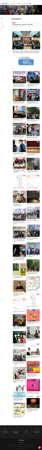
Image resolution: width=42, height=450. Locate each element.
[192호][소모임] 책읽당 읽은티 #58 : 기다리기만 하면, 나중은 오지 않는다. (18, 153)
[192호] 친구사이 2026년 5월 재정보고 (18, 187)
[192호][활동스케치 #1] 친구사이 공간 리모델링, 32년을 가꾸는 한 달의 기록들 (18, 103)
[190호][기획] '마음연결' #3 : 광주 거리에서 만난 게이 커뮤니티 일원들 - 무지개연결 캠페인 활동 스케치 (18, 399)
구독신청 (2, 27)
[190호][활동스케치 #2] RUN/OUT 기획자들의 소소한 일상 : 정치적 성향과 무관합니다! (18, 381)
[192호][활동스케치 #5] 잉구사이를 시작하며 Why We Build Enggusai (18, 136)
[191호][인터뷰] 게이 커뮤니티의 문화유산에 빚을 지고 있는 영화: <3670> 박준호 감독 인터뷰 (19, 294)
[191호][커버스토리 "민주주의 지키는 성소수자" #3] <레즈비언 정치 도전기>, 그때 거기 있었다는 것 (32, 238)
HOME (17, 11)
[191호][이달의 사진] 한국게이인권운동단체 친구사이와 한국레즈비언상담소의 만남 (18, 204)
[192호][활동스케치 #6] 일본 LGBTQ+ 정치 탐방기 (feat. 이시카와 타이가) (32, 137)
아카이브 (25, 3)
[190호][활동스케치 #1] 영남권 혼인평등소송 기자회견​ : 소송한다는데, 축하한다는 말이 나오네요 (32, 375)
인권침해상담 (29, 3)
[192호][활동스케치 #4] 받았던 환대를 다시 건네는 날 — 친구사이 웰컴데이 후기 (33, 120)
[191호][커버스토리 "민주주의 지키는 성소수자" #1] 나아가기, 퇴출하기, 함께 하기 (32, 220)
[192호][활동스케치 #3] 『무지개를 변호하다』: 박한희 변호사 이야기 (18, 120)
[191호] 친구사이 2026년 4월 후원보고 (18, 311)
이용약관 (10, 444)
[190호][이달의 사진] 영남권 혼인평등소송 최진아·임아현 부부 (19, 328)
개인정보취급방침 (14, 444)
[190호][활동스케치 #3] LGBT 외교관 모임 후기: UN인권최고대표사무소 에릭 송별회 (33, 393)
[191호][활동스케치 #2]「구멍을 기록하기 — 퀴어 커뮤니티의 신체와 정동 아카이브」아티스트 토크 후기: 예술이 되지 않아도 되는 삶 (19, 259)
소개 (11, 3)
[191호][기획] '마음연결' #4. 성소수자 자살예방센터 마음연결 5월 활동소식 (32, 273)
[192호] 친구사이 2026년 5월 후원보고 (32, 187)
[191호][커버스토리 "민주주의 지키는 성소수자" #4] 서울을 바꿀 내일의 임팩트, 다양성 (19, 240)
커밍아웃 (19, 3)
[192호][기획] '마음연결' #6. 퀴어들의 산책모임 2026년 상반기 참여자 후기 (32, 171)
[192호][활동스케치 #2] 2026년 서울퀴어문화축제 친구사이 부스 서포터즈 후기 (33, 103)
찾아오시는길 (25, 444)
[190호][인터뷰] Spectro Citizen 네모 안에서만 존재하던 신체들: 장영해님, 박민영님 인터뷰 (32, 410)
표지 (2, 21)
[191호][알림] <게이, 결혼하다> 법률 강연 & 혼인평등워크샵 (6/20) (33, 323)
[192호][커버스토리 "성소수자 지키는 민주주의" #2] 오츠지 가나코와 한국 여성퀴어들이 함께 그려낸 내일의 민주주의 (19, 85)
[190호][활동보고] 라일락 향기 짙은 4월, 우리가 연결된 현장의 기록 (32, 340)
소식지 (21, 11)
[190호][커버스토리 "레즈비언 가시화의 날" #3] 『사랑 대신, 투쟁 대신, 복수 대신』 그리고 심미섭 (19, 363)
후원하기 (29, 444)
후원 (22, 3)
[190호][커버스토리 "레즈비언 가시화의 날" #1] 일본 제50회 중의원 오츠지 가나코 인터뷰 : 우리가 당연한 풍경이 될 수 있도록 (19, 345)
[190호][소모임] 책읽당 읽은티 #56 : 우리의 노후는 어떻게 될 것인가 (18, 416)
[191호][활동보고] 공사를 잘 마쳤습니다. (32, 203)
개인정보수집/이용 (20, 444)
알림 (16, 3)
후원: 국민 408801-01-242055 (4, 0)
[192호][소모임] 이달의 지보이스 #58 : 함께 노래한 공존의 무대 (32, 154)
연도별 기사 (24, 11)
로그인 (35, 0)
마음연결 (2, 18)
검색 (39, 0)
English (30, 0)
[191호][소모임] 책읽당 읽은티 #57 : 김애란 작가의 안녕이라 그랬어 (18, 277)
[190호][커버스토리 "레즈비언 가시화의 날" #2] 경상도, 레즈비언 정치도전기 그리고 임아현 (33, 357)
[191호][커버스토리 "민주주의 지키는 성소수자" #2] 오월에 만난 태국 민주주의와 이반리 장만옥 (19, 222)
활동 (13, 3)
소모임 (5, 29)
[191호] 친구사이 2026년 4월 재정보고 (32, 306)
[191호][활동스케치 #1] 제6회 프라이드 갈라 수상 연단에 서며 (32, 256)
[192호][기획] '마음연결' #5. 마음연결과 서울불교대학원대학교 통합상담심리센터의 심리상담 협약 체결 (19, 170)
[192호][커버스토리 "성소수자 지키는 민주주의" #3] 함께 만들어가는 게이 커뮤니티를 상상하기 (32, 85)
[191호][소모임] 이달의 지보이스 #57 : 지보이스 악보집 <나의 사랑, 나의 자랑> (32, 290)
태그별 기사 (2, 25)
